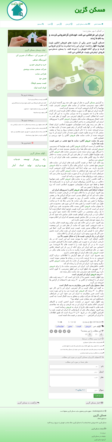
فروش (64, 105)
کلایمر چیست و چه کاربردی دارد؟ (37, 99)
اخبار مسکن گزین (93, 403)
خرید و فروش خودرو (38, 65)
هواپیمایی (60, 326)
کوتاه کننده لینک (40, 88)
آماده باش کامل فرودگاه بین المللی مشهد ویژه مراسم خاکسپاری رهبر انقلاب (29, 104)
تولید (29, 165)
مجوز (70, 326)
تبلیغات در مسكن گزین (99, 436)
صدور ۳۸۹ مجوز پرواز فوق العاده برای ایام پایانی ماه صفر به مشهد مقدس (82, 346)
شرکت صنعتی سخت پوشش (34, 69)
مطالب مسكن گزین (82, 24)
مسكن (92, 103)
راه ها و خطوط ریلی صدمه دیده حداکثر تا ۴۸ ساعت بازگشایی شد (28, 124)
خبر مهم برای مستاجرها (40, 112)
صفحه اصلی (97, 24)
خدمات (17, 159)
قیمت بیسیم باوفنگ (38, 83)
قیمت (78, 326)
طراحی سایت (40, 74)
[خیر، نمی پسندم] (90, 334)
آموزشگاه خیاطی (39, 60)
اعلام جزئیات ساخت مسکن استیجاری (93, 342)
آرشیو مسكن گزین (100, 439)
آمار (14, 165)
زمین (58, 24)
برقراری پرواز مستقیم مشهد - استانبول (35, 108)
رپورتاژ (36, 159)
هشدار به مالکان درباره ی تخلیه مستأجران (91, 353)
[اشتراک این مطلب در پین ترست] (69, 331)
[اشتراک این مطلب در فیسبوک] (60, 331)
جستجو (40, 24)
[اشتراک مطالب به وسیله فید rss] (51, 331)
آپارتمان (68, 24)
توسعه (26, 159)
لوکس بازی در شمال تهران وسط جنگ (36, 135)
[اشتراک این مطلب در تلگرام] (64, 331)
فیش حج (42, 78)
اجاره (49, 24)
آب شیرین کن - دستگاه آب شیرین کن (31, 55)
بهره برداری (40, 165)
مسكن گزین (90, 9)
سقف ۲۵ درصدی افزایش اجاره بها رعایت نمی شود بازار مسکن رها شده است (81, 349)
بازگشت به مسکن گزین (27, 403)
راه (44, 159)
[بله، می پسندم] (101, 334)
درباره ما (103, 433)
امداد (21, 165)
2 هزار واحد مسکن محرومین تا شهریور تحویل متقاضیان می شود (28, 131)
